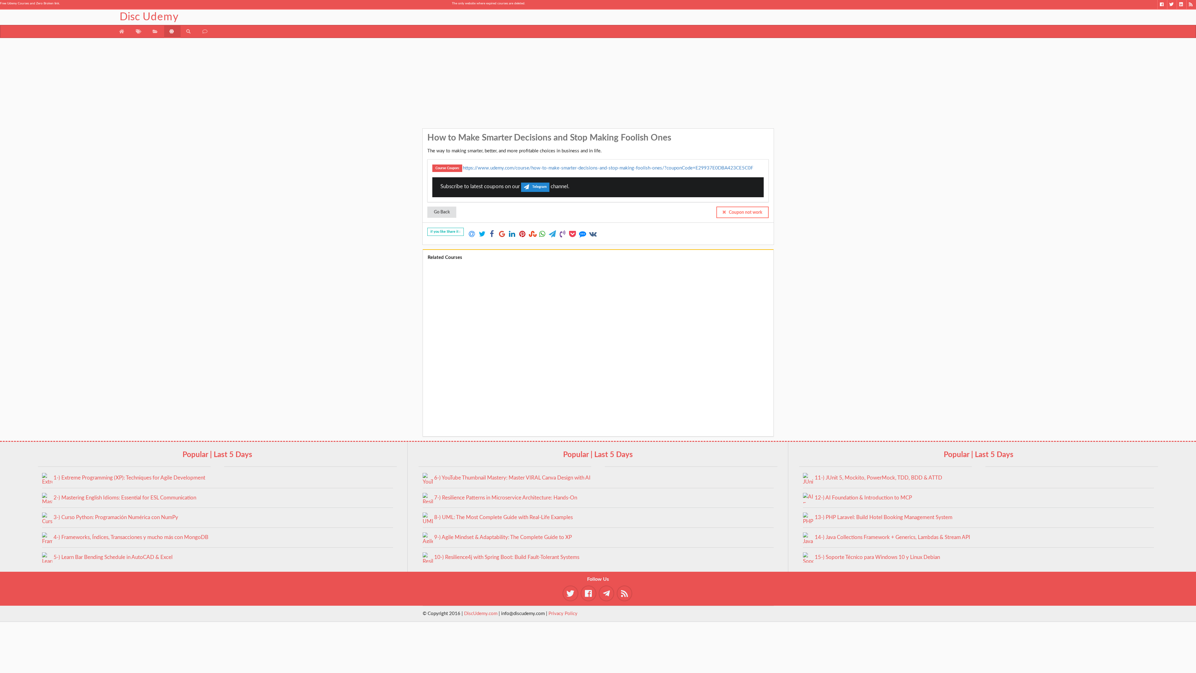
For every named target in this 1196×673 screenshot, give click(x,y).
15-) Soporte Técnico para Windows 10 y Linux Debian (877, 557)
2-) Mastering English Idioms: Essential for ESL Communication (125, 497)
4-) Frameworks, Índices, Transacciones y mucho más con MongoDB (131, 537)
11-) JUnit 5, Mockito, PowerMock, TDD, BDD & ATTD (878, 477)
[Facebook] (1162, 4)
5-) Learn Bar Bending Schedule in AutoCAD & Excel (113, 557)
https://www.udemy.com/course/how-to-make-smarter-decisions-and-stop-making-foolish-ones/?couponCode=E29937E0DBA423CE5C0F (608, 167)
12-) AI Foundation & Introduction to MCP (863, 497)
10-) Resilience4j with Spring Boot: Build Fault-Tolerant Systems (506, 557)
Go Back (442, 212)
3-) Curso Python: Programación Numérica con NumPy (116, 517)
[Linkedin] (1181, 4)
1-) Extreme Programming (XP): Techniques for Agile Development (129, 477)
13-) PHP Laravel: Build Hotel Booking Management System (883, 517)
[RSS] (1191, 4)
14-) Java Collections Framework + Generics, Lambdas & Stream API (892, 537)
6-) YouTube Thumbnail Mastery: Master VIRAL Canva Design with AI (512, 477)
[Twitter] (1172, 4)
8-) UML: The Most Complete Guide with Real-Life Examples (503, 517)
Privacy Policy (562, 613)
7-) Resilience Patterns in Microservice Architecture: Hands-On (505, 497)
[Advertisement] (598, 84)
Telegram (539, 187)
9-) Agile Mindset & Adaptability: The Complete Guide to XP (503, 537)
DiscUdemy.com (480, 613)
